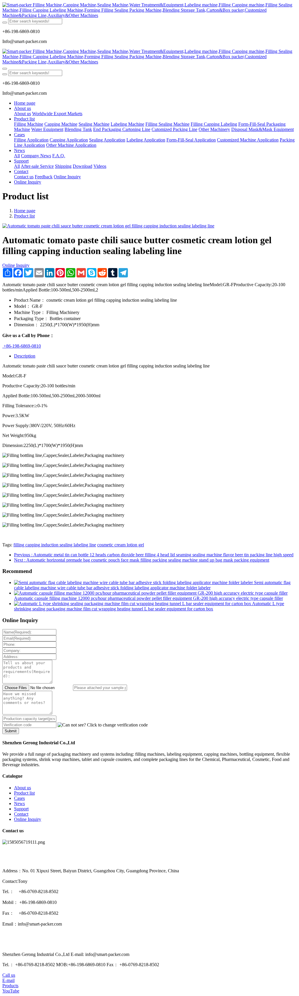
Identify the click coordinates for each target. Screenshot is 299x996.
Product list (24, 215)
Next (141, 559)
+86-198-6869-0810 (21, 345)
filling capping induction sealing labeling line (54, 544)
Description (24, 355)
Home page (24, 103)
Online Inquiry (15, 265)
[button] (103, 725)
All (17, 155)
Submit (11, 731)
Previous (153, 554)
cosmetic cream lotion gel (120, 544)
